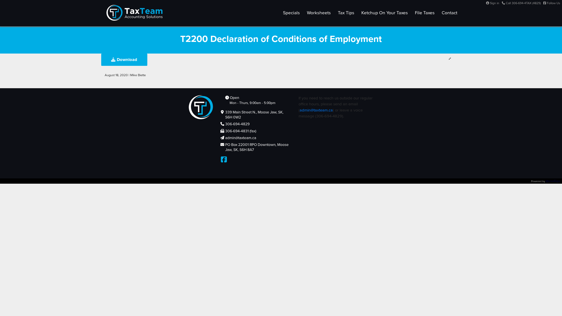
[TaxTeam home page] (134, 13)
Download (126, 59)
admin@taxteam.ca (316, 110)
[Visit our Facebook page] (224, 160)
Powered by (538, 181)
